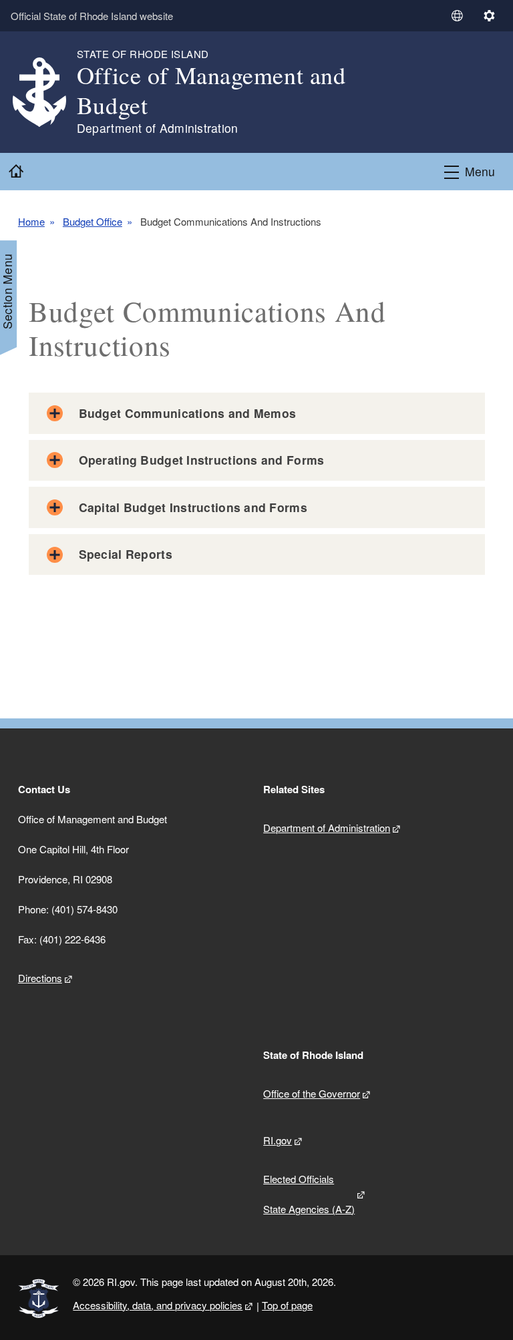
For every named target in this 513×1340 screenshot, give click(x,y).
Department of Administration (326, 828)
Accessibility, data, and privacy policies (157, 1305)
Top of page (287, 1305)
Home (31, 221)
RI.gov (277, 1140)
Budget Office (92, 221)
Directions (40, 978)
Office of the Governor (311, 1093)
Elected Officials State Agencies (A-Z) (309, 1194)
